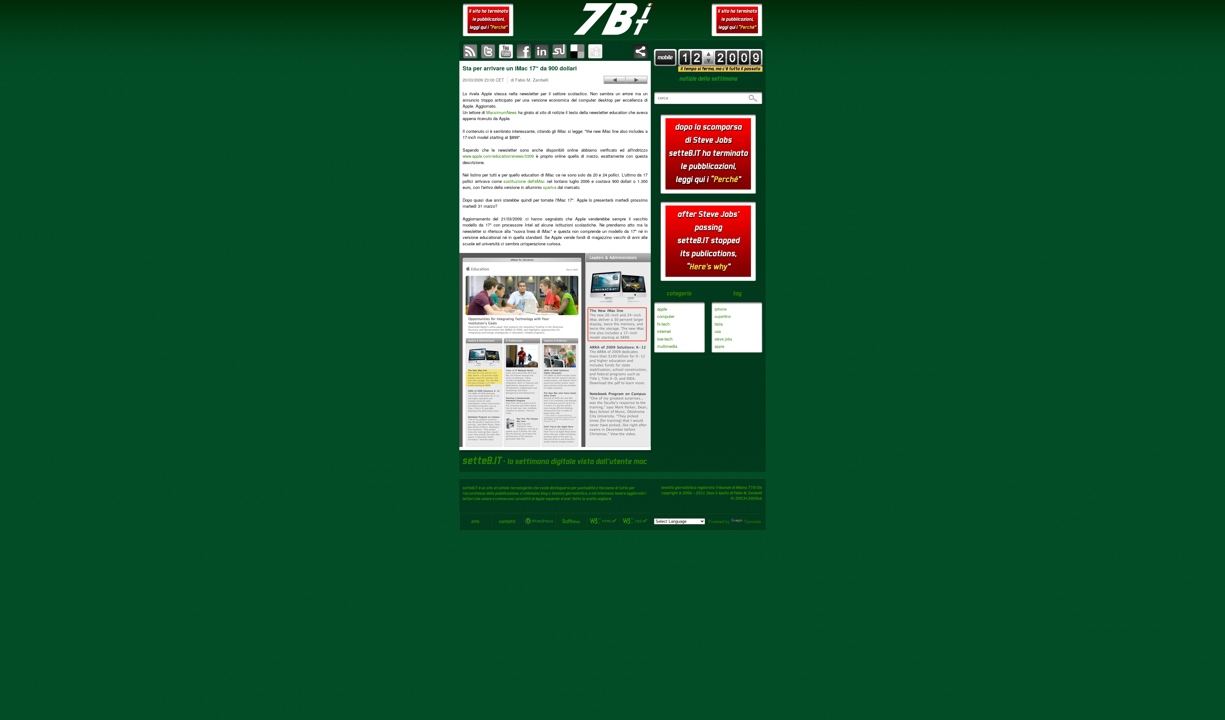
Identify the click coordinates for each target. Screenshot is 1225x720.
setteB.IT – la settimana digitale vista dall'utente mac (612, 19)
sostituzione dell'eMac (524, 181)
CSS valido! (634, 521)
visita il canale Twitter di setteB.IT (488, 51)
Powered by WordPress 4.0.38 (539, 521)
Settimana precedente (708, 60)
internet (664, 331)
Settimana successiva (708, 54)
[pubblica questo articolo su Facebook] (524, 51)
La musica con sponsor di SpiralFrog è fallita (614, 79)
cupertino (723, 316)
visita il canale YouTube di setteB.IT (506, 51)
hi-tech (663, 324)
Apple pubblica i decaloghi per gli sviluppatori (636, 79)
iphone (721, 309)
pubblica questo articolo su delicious (577, 51)
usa (718, 331)
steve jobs (723, 339)
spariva (549, 187)
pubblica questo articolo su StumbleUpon (560, 51)
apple (662, 309)
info (475, 521)
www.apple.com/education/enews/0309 (498, 156)
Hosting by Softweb (571, 521)
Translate (752, 521)
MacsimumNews (501, 112)
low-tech (664, 339)
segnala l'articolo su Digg (595, 51)
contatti (507, 521)
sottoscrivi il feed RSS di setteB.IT (470, 51)
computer (665, 316)
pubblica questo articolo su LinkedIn (542, 51)
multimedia (667, 346)
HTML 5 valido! (603, 521)
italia (719, 324)
